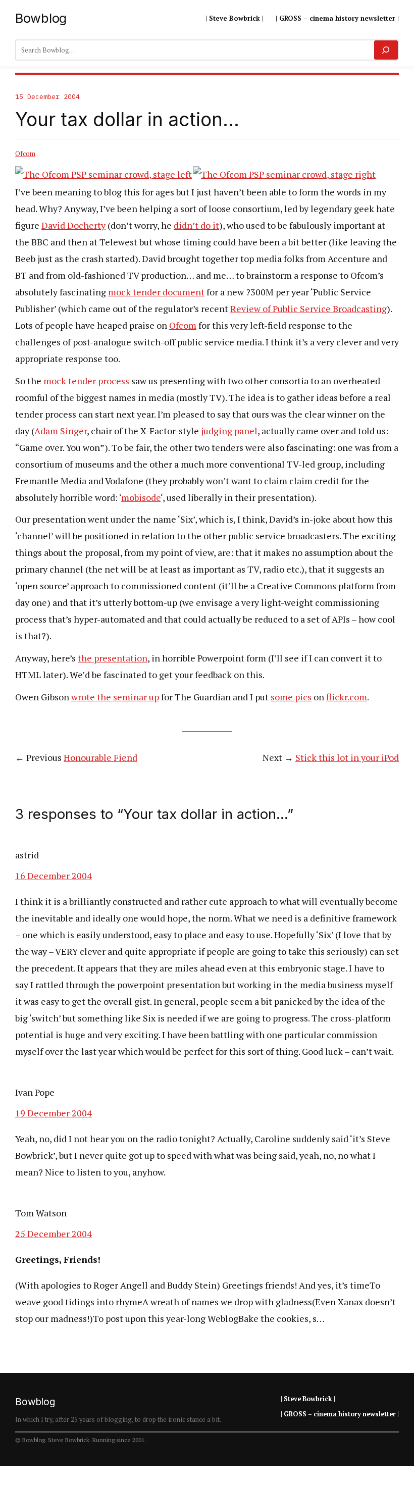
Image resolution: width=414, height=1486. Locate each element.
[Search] (386, 50)
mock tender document (156, 292)
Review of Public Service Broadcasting (308, 308)
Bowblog (41, 18)
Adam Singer (60, 431)
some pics (291, 697)
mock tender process (86, 381)
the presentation (112, 658)
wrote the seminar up (115, 697)
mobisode (141, 497)
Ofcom (25, 153)
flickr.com (346, 697)
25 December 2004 (53, 1233)
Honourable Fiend (100, 757)
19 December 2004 (53, 1113)
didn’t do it (196, 225)
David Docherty (73, 225)
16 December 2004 (53, 875)
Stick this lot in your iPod (347, 757)
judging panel (229, 431)
